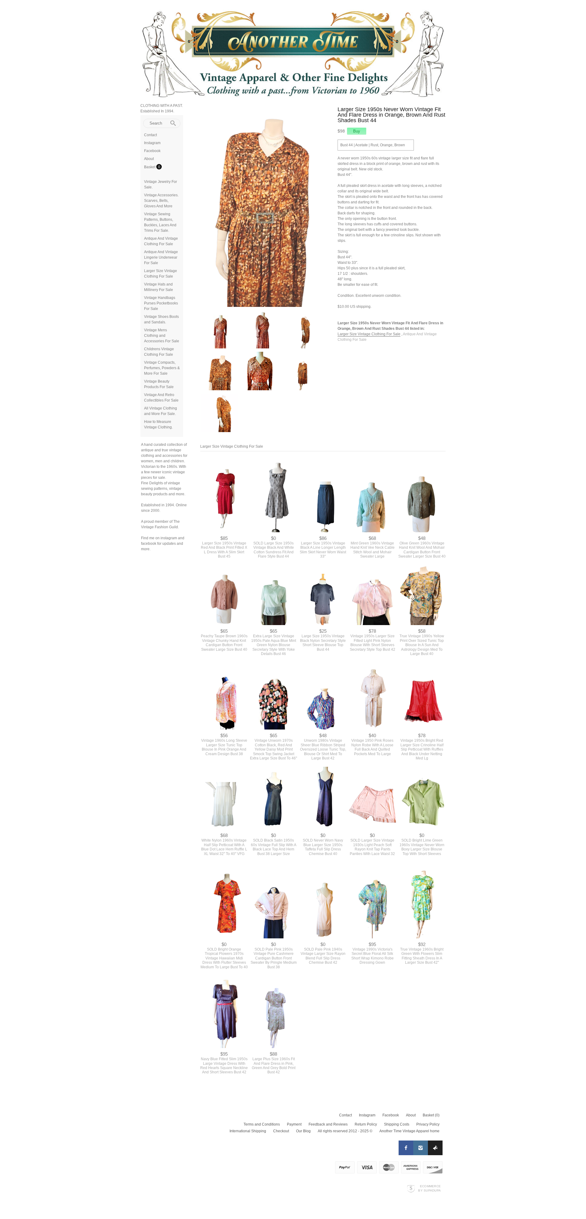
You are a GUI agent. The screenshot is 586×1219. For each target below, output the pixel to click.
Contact (150, 135)
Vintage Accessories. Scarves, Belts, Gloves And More (161, 200)
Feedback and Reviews (328, 1124)
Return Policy (366, 1124)
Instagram (152, 143)
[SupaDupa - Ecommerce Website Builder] (411, 1188)
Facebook (152, 151)
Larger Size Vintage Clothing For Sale (369, 334)
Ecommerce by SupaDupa (429, 1188)
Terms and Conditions (262, 1124)
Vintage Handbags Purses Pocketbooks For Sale (161, 303)
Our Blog (303, 1131)
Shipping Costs (396, 1124)
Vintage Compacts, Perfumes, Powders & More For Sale (162, 368)
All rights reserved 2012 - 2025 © (345, 1131)
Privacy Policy (428, 1124)
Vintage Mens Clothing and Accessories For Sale (161, 335)
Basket (150, 167)
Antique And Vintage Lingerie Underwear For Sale (161, 257)
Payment (294, 1124)
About (149, 159)
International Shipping (248, 1131)
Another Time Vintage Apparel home (409, 1131)
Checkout (281, 1131)
